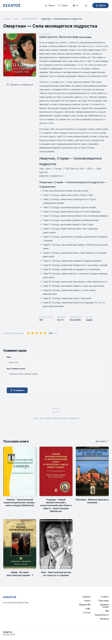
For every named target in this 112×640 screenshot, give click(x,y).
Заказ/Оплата (102, 615)
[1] (28, 333)
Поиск (64, 5)
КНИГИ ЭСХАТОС (30, 19)
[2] (32, 333)
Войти (102, 5)
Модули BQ (84, 604)
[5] (45, 333)
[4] (41, 333)
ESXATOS (9, 597)
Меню (51, 5)
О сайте (105, 596)
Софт (87, 608)
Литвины (104, 619)
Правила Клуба (104, 605)
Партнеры (104, 600)
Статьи (86, 612)
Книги (16, 19)
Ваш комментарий (16, 368)
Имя (9, 357)
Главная (7, 19)
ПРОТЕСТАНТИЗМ (68, 37)
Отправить (19, 390)
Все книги (101, 441)
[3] (37, 333)
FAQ (107, 611)
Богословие (85, 37)
